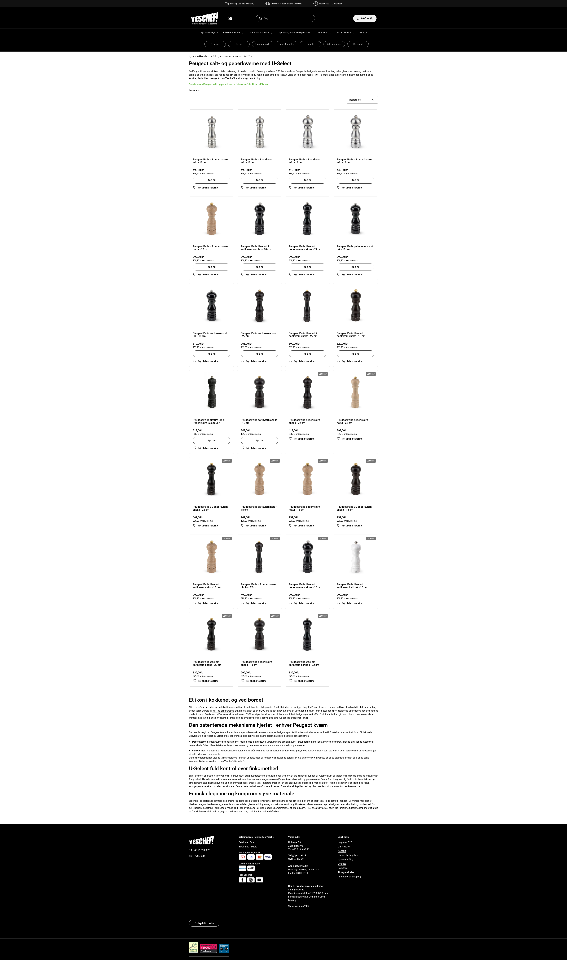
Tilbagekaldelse (346, 872)
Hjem (191, 56)
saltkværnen (198, 750)
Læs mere (194, 90)
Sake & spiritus (286, 44)
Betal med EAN (246, 842)
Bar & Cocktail (344, 32)
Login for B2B (345, 842)
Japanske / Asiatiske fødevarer (294, 32)
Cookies (342, 863)
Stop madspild (262, 44)
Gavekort (358, 44)
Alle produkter (334, 44)
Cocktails (342, 868)
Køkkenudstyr (208, 32)
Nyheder (215, 44)
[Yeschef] (204, 18)
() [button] (367, 18)
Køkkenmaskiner (231, 32)
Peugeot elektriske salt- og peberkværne (299, 779)
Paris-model (224, 714)
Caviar (239, 44)
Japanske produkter (259, 32)
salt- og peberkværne (223, 710)
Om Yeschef (344, 846)
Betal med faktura (248, 846)
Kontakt (342, 851)
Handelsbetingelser (348, 855)
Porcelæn (323, 32)
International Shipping (349, 876)
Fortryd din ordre (204, 923)
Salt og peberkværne (222, 56)
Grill (362, 32)
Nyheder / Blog (345, 859)
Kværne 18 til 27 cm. (244, 56)
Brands (310, 44)
